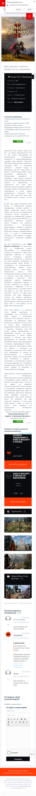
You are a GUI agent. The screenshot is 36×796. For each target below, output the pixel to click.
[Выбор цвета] (16, 722)
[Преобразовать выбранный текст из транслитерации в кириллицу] (26, 722)
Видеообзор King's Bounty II (19, 577)
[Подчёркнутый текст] (14, 719)
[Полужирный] (8, 719)
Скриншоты (16, 511)
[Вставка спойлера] (8, 725)
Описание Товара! (25, 433)
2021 (13, 84)
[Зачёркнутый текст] (17, 719)
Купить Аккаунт (18, 465)
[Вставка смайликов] (12, 722)
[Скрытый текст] (20, 722)
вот (26, 661)
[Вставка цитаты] (23, 722)
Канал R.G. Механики (21, 77)
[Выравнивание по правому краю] (8, 722)
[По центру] (25, 719)
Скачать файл (18, 502)
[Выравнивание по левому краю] (21, 719)
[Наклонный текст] (11, 719)
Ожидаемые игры (20, 84)
